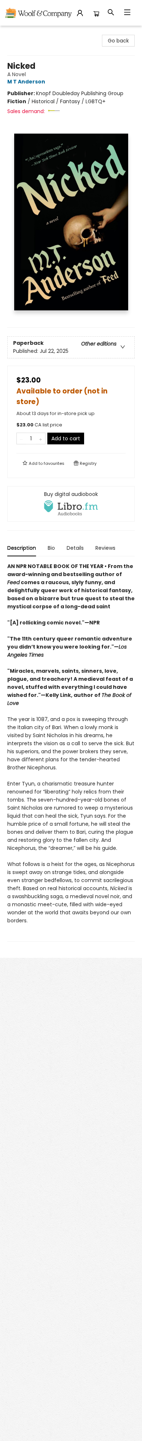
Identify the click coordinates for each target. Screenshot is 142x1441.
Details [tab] (75, 548)
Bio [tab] (51, 548)
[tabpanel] (71, 752)
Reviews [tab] (105, 548)
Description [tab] (21, 548)
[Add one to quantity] (40, 438)
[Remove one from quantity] (21, 438)
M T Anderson (26, 81)
